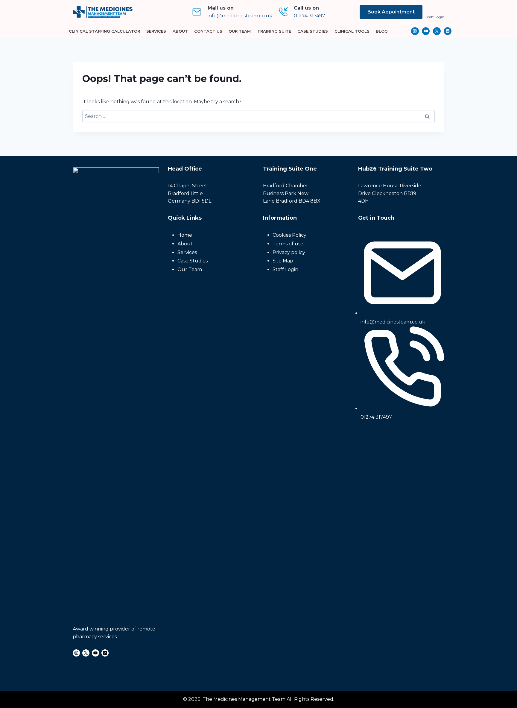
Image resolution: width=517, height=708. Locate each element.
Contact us (208, 31)
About (180, 31)
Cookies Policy (289, 235)
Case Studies (312, 31)
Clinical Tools (351, 31)
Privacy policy (289, 252)
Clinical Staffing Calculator (104, 31)
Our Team (240, 31)
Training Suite (274, 31)
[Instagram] (415, 31)
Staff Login (434, 17)
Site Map (283, 261)
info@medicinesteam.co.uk (240, 16)
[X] (437, 31)
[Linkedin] (447, 31)
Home (184, 235)
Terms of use (288, 244)
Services (156, 31)
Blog (382, 31)
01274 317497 (309, 16)
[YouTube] (426, 31)
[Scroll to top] (502, 671)
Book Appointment (391, 12)
